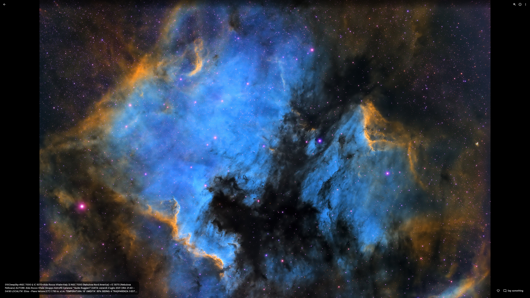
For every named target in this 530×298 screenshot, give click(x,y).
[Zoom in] (514, 4)
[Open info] (520, 4)
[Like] (498, 290)
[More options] (525, 4)
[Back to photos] (4, 4)
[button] (8, 149)
